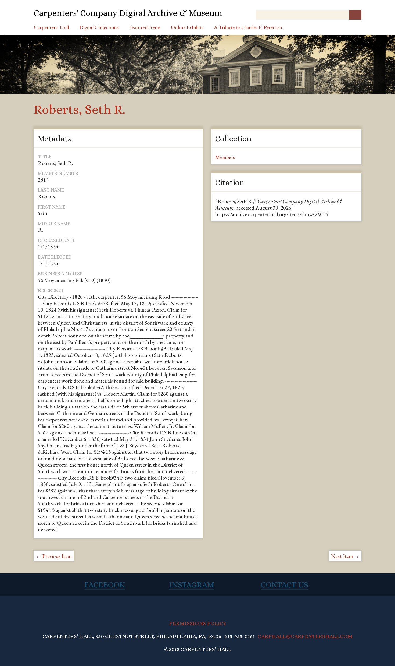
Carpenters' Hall (51, 27)
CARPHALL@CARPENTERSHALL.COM (305, 636)
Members (225, 157)
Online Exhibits (187, 27)
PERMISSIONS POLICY (197, 623)
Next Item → (345, 555)
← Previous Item (53, 555)
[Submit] (355, 15)
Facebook (104, 584)
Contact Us (284, 584)
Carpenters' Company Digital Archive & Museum (128, 13)
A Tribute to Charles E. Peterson (248, 27)
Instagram (191, 584)
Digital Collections (99, 27)
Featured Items (145, 27)
